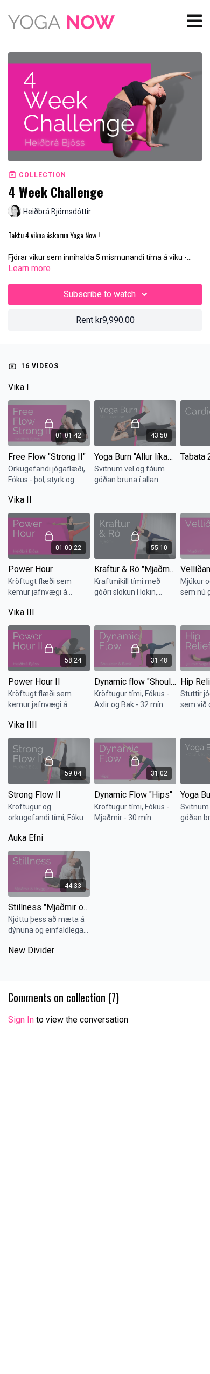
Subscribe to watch (100, 294)
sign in (21, 1019)
